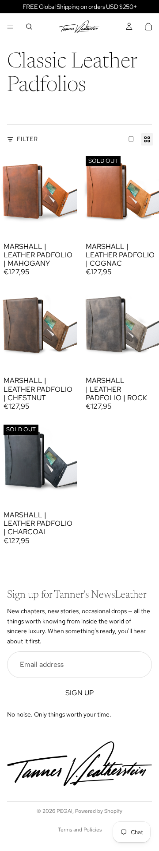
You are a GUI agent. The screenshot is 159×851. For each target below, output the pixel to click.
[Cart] (148, 26)
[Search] (29, 26)
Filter (27, 139)
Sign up (79, 692)
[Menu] (10, 26)
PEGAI (64, 811)
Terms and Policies (80, 829)
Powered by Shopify (98, 811)
